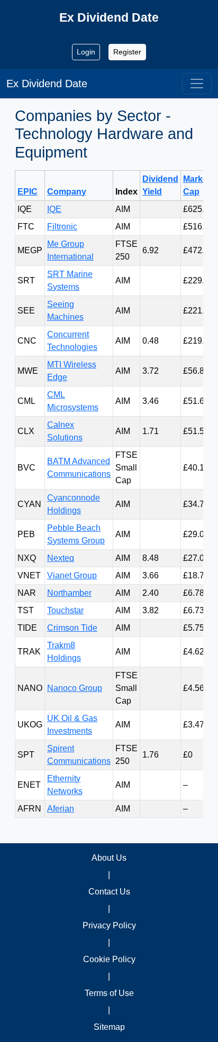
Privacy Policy (109, 925)
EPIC (27, 191)
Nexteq (60, 558)
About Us (109, 857)
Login (86, 52)
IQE (54, 209)
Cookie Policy (109, 959)
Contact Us (109, 891)
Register (127, 52)
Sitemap (109, 1026)
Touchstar (65, 610)
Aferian (60, 808)
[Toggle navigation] (197, 83)
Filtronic (62, 226)
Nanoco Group (74, 688)
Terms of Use (109, 993)
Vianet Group (72, 575)
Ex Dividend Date (46, 83)
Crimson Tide (72, 627)
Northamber (69, 592)
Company (66, 191)
